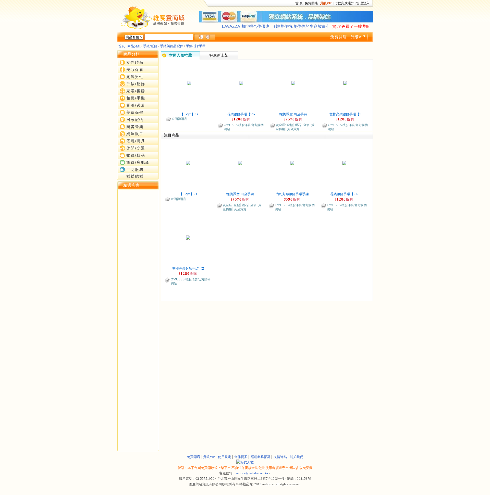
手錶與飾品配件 (171, 46)
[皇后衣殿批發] (119, 223)
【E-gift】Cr (189, 114)
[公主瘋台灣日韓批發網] (119, 220)
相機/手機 (135, 98)
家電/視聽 (135, 91)
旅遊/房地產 (138, 162)
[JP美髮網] (119, 206)
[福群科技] (119, 200)
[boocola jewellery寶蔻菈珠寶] (119, 203)
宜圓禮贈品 (179, 119)
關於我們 (296, 457)
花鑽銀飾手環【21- (241, 114)
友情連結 (280, 457)
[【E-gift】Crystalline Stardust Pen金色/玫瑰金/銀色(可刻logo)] (189, 83)
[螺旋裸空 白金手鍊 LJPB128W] (293, 83)
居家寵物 (135, 120)
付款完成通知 (344, 3)
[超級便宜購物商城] (119, 212)
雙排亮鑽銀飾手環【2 (345, 114)
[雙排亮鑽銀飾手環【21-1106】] (345, 83)
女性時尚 (135, 62)
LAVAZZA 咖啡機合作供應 (246, 26)
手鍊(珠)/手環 (195, 46)
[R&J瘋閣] (119, 198)
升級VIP (357, 37)
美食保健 (135, 112)
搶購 (246, 119)
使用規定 (224, 457)
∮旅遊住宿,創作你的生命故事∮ (300, 26)
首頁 (121, 46)
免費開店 (311, 3)
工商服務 (135, 170)
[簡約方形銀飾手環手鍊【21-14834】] (292, 163)
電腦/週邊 (135, 105)
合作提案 (241, 457)
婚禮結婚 (135, 176)
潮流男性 (135, 77)
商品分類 (134, 46)
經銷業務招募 (261, 457)
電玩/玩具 (135, 141)
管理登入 (363, 3)
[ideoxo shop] (119, 209)
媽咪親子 (135, 134)
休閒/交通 (135, 148)
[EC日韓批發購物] (119, 192)
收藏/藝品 (135, 155)
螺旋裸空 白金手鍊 (293, 114)
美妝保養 (135, 70)
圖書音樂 (135, 127)
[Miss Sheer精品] (119, 195)
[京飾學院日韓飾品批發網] (119, 217)
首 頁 (299, 3)
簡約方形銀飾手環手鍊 (292, 194)
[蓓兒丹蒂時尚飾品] (119, 214)
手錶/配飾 (150, 46)
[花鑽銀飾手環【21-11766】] (241, 83)
